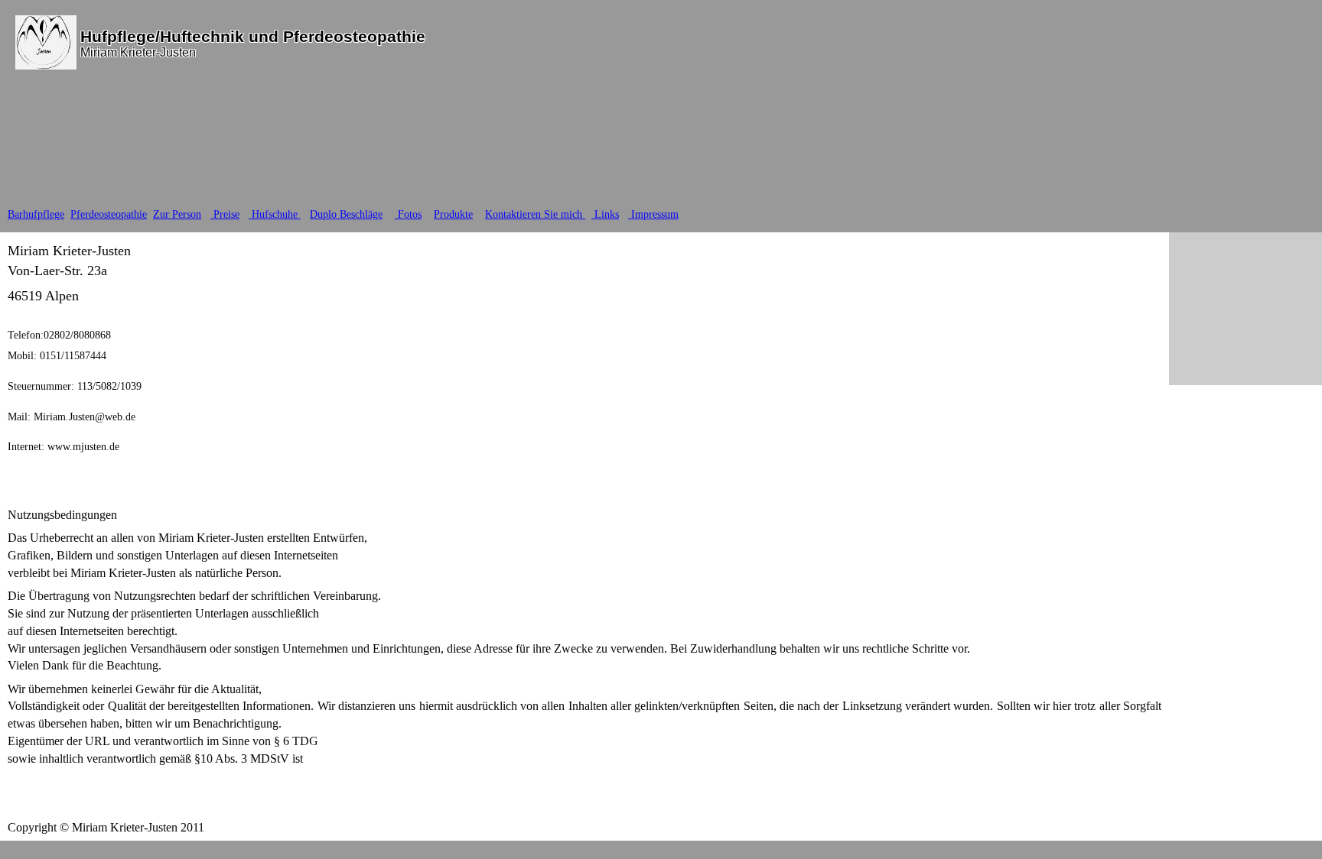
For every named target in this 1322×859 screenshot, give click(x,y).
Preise (224, 214)
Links (605, 214)
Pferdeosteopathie (108, 214)
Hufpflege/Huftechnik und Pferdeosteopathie (252, 36)
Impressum (653, 214)
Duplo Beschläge (346, 214)
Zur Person (177, 214)
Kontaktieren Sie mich (535, 214)
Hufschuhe (275, 214)
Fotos (408, 214)
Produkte (453, 214)
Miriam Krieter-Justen (138, 52)
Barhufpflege (36, 214)
